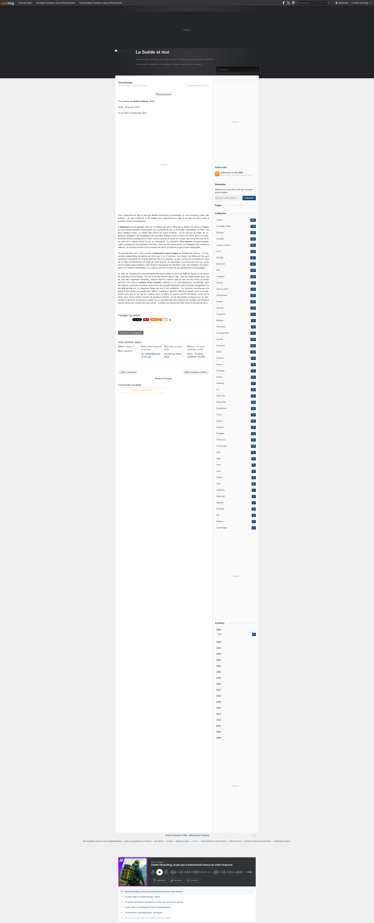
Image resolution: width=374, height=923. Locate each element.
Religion (219, 521)
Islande (219, 301)
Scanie (219, 377)
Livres (218, 251)
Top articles (158, 841)
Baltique (219, 320)
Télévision (220, 440)
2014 (218, 708)
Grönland (220, 509)
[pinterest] (293, 3)
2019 (218, 678)
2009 (218, 738)
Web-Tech (220, 396)
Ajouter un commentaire (142, 390)
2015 (218, 702)
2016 (218, 696)
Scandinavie (221, 408)
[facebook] (283, 3)
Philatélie (220, 433)
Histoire (219, 283)
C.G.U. (195, 841)
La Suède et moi (152, 52)
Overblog (205, 835)
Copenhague (221, 528)
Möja (218, 458)
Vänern (219, 477)
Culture (219, 421)
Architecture (221, 446)
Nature (219, 364)
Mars (220, 634)
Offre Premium (235, 841)
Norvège (219, 257)
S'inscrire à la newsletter (131, 333)
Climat (219, 415)
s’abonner (161, 880)
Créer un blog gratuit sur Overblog (137, 841)
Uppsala (219, 502)
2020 (218, 672)
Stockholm (220, 327)
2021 (218, 666)
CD (217, 515)
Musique (220, 232)
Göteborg (220, 383)
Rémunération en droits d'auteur (214, 841)
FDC (218, 270)
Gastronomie (221, 295)
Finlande (220, 358)
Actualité (220, 239)
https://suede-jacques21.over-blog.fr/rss (236, 175)
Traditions (220, 276)
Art (217, 389)
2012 (218, 720)
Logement (220, 490)
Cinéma (219, 220)
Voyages (220, 308)
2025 (218, 642)
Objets (219, 352)
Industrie (220, 427)
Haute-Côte (221, 402)
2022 (218, 660)
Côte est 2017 (222, 289)
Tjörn (218, 484)
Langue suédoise (223, 245)
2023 (218, 654)
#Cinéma (199, 85)
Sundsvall (220, 496)
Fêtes (218, 465)
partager (178, 880)
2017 (218, 690)
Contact (170, 841)
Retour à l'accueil (163, 378)
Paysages (220, 371)
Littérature (220, 345)
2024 (218, 648)
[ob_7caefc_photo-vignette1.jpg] (163, 94)
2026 (218, 630)
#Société (206, 85)
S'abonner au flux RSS (232, 172)
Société (219, 339)
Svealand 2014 (222, 333)
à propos (195, 880)
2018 (218, 684)
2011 (218, 726)
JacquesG (99, 841)
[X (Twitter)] (288, 3)
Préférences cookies (282, 841)
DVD (218, 452)
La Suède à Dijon (223, 226)
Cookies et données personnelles (257, 841)
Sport (218, 471)
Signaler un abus (183, 841)
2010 (218, 732)
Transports (220, 314)
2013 (218, 714)
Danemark (220, 264)
